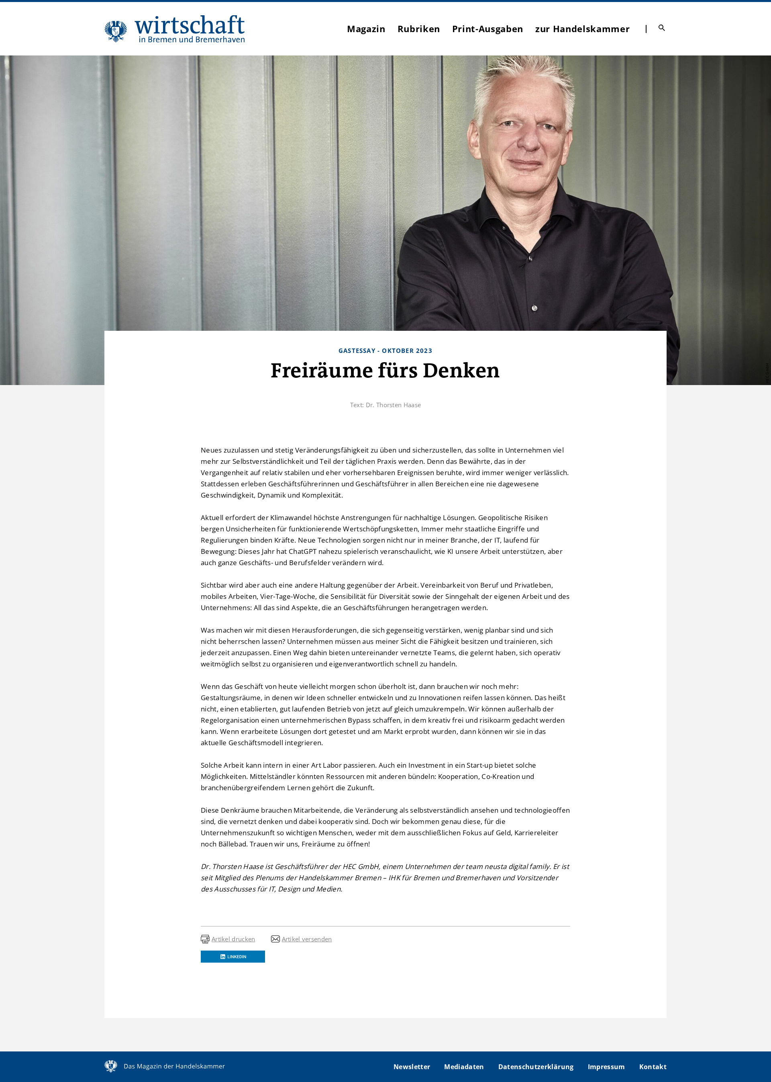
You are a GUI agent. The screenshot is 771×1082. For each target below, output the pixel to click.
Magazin (366, 29)
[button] (233, 957)
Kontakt (653, 1066)
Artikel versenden (307, 939)
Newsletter (412, 1066)
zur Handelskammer (582, 29)
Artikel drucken (233, 939)
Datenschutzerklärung (536, 1066)
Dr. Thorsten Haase (393, 405)
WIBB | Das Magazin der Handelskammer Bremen (175, 29)
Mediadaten (464, 1066)
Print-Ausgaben (487, 29)
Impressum (606, 1066)
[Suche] (662, 28)
